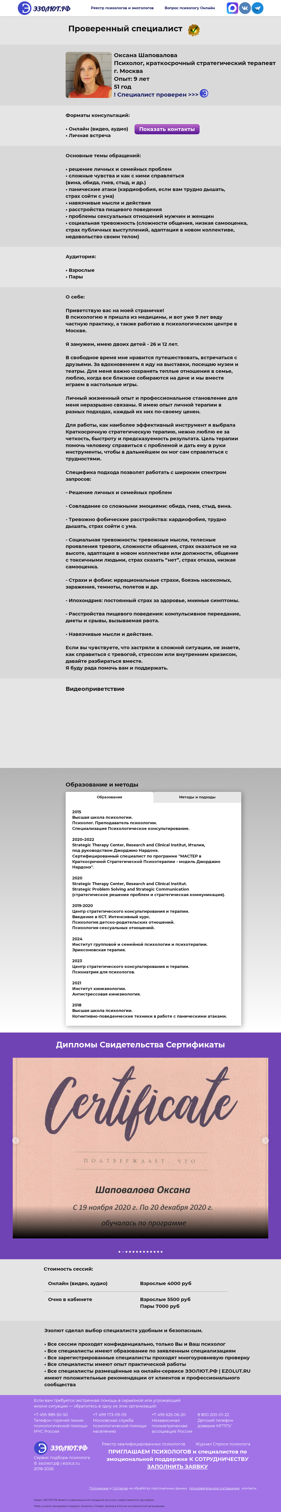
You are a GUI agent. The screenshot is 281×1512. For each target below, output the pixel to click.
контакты (249, 1488)
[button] (15, 1140)
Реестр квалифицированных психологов (143, 1444)
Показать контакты (167, 129)
